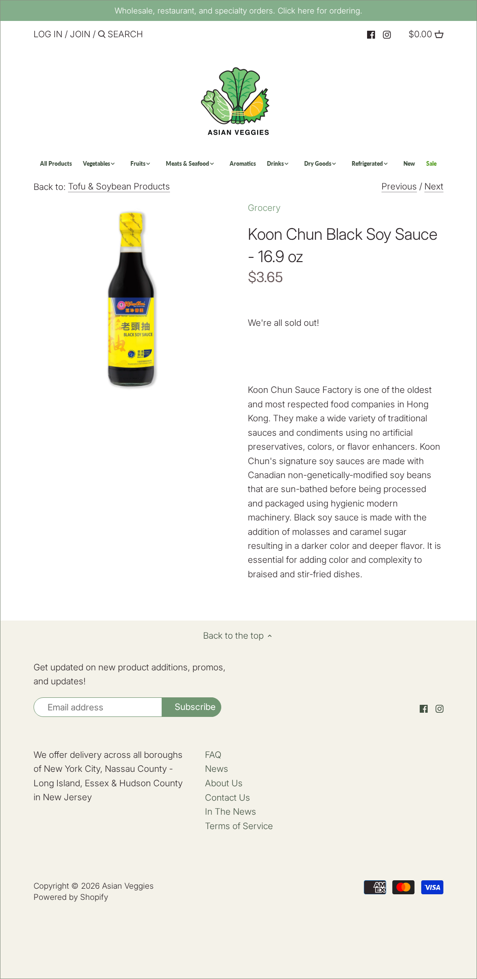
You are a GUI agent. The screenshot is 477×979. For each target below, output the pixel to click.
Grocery (264, 208)
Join (80, 34)
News (216, 768)
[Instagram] (387, 35)
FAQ (213, 754)
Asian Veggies (128, 886)
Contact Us (227, 797)
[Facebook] (371, 35)
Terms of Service (239, 826)
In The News (230, 811)
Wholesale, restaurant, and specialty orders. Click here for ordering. (238, 10)
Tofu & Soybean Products (119, 186)
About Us (224, 783)
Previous (399, 186)
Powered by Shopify (71, 897)
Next (433, 186)
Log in (48, 34)
